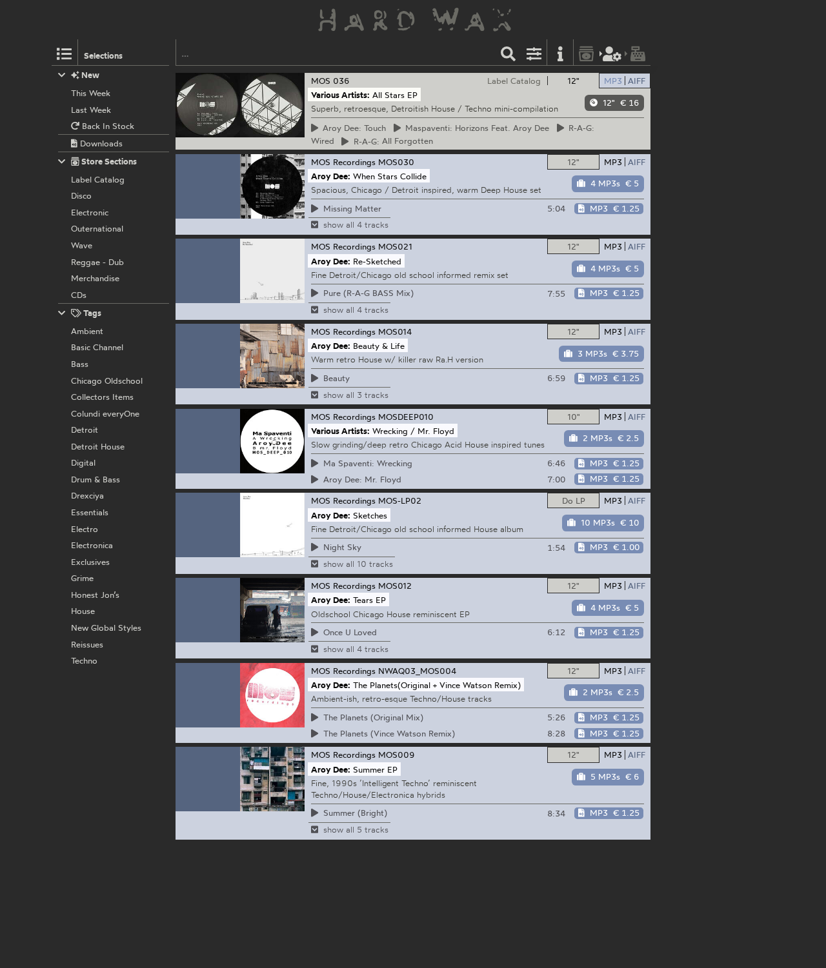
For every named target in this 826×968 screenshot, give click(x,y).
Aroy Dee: (330, 175)
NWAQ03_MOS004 (417, 671)
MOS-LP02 (399, 500)
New (89, 75)
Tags (91, 313)
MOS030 (396, 162)
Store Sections (108, 161)
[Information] (560, 52)
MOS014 (395, 331)
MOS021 (395, 246)
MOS (320, 80)
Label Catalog (514, 80)
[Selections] (64, 52)
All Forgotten (391, 141)
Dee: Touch (352, 128)
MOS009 (396, 754)
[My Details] (612, 52)
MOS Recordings (343, 162)
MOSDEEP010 (406, 416)
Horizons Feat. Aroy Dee (475, 128)
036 (341, 80)
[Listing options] (534, 52)
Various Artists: (340, 95)
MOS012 (395, 585)
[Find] (508, 52)
